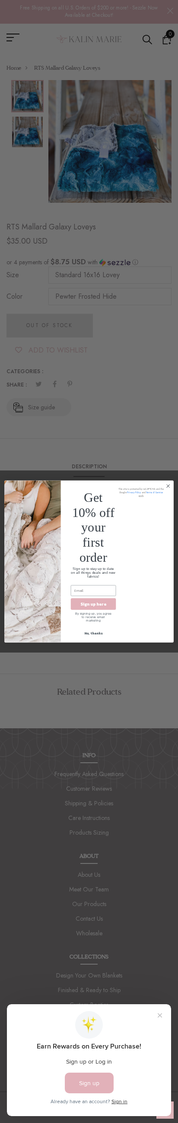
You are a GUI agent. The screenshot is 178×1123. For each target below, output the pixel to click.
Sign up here (93, 604)
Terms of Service (154, 492)
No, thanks (93, 633)
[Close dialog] (168, 486)
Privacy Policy (134, 492)
